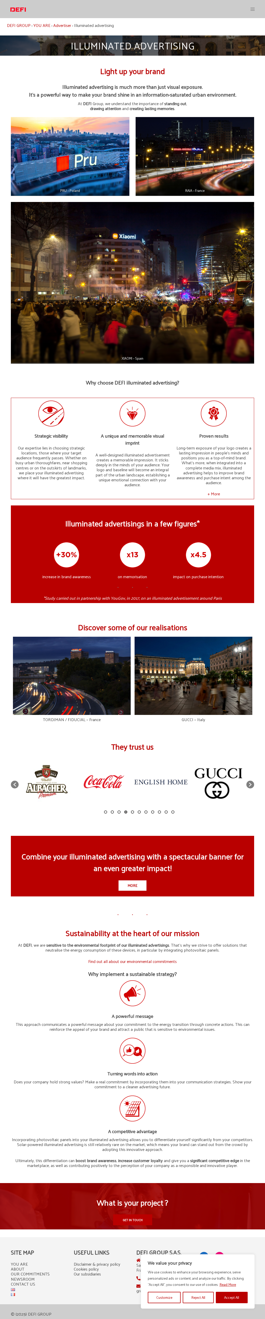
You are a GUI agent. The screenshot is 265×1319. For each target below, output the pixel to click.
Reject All (198, 1297)
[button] (15, 784)
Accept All (231, 1297)
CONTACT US (23, 1284)
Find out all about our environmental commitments (132, 961)
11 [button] (172, 812)
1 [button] (105, 812)
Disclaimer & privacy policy (97, 1264)
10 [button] (166, 812)
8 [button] (152, 812)
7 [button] (146, 812)
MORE (132, 885)
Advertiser (62, 25)
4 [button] (125, 812)
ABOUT (17, 1269)
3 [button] (119, 812)
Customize (164, 1297)
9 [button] (159, 812)
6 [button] (139, 812)
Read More (227, 1284)
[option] (47, 782)
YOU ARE (41, 25)
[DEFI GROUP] (18, 9)
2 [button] (112, 812)
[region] (198, 1281)
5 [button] (132, 812)
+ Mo (212, 493)
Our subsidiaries (87, 1274)
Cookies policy (86, 1269)
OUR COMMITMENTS (30, 1274)
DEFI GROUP (19, 25)
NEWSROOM (23, 1279)
